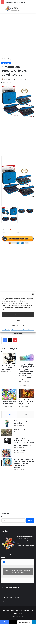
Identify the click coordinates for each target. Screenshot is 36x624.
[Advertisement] (18, 37)
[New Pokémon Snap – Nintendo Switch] (9, 394)
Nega (18, 320)
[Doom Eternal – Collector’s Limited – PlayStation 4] (26, 393)
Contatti (4, 593)
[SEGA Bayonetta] (7, 432)
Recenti (9, 415)
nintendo (18, 333)
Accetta (18, 314)
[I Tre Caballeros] (12, 9)
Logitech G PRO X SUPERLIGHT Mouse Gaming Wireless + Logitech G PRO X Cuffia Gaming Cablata (24, 442)
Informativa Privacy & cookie (10, 597)
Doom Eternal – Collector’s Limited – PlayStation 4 (26, 402)
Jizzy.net (25, 610)
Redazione (7, 79)
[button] (33, 294)
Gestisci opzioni (18, 325)
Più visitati (25, 415)
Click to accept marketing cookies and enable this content (18, 571)
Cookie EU (5, 602)
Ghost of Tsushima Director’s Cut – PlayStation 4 (8, 367)
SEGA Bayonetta (20, 430)
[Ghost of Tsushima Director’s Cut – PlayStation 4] (9, 358)
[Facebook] (5, 340)
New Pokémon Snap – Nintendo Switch (9, 403)
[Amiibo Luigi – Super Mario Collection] (7, 423)
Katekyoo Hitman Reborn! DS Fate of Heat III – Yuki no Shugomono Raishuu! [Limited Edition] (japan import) (24, 463)
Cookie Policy (6, 330)
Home (5, 59)
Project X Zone (19, 450)
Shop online (11, 59)
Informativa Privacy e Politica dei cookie (22, 330)
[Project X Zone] (7, 453)
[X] (10, 340)
